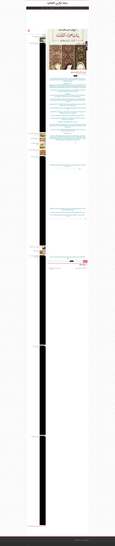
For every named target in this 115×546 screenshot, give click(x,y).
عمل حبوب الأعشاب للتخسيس (34, 133)
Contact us (77, 540)
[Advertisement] (57, 18)
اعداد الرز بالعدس (36, 250)
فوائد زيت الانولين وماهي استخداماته (36, 246)
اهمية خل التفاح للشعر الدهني (34, 43)
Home (86, 8)
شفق (80, 264)
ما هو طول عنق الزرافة (35, 36)
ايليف (84, 264)
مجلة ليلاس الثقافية (57, 2)
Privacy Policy (85, 540)
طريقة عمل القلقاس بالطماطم (34, 149)
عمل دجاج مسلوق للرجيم (35, 138)
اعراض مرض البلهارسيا (35, 436)
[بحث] (29, 31)
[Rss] (28, 544)
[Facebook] (27, 544)
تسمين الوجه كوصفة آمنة (35, 156)
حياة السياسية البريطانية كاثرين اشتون (55, 268)
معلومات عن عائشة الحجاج (80, 268)
